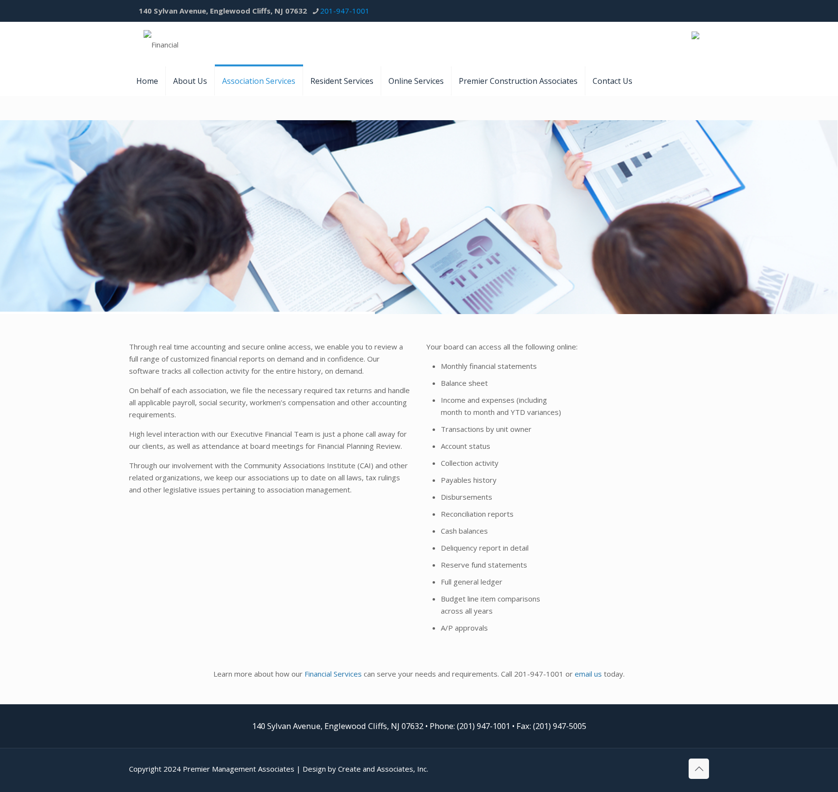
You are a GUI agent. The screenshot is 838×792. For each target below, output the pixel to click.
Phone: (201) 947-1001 (470, 725)
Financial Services (333, 674)
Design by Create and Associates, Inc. (365, 769)
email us (588, 674)
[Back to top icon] (699, 769)
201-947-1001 (345, 11)
